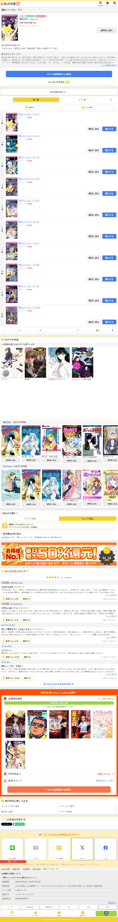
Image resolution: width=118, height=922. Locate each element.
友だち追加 (12, 859)
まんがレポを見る (58, 82)
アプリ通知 (59, 858)
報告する (26, 599)
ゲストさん (5, 662)
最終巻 (31, 107)
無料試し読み (107, 30)
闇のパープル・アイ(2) (29, 136)
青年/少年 (49, 907)
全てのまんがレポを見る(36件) (57, 684)
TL (69, 907)
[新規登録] (100, 2)
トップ (10, 907)
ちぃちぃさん (6, 646)
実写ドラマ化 (20, 48)
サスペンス (7, 48)
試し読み (95, 129)
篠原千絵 (29, 19)
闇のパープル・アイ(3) (29, 157)
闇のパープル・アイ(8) (29, 265)
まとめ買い (89, 107)
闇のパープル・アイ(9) (29, 286)
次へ (98, 330)
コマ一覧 (82, 100)
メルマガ (36, 858)
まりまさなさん (17, 604)
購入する (109, 129)
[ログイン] (107, 2)
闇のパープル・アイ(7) (29, 243)
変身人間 (31, 48)
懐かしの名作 (42, 48)
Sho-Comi (7, 466)
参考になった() (12, 599)
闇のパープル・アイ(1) (29, 114)
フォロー (82, 858)
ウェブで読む (88, 518)
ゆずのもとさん (17, 583)
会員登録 (4, 537)
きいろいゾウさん (8, 625)
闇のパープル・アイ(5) (29, 200)
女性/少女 (29, 907)
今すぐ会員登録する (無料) (59, 74)
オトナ (108, 907)
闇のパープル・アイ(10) (29, 307)
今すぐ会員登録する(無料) (59, 789)
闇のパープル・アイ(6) (29, 222)
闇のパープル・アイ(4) (29, 179)
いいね (105, 858)
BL (88, 907)
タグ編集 (53, 48)
